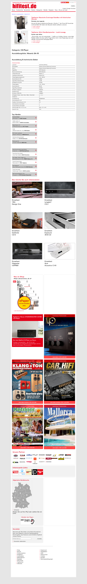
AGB (42, 553)
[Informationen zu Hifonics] (29, 459)
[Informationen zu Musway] (54, 459)
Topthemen (20, 562)
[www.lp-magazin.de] (34, 476)
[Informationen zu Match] (42, 459)
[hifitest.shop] (40, 476)
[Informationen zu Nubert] (61, 459)
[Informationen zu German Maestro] (68, 455)
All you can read (63, 10)
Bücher (19, 551)
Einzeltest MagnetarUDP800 (16, 263)
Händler (45, 10)
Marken (33, 10)
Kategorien (39, 10)
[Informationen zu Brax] (35, 455)
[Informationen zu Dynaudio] (42, 455)
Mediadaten (44, 551)
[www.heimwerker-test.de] (29, 476)
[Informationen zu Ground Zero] (15, 459)
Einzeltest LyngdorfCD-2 (48, 202)
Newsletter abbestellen (20, 541)
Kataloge (19, 559)
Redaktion (20, 554)
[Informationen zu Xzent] (42, 462)
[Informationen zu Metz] (49, 459)
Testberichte (19, 10)
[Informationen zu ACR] (15, 455)
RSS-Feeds (20, 560)
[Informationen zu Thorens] (29, 462)
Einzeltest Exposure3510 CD (48, 233)
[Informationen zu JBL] (35, 459)
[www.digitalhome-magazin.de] (15, 476)
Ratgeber (51, 10)
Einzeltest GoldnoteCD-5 (16, 233)
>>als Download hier (19, 310)
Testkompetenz (21, 553)
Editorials (19, 563)
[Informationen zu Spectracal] (22, 462)
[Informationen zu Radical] (15, 462)
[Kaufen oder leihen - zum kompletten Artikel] (21, 37)
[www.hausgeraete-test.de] (22, 476)
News (13, 10)
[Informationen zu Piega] (68, 459)
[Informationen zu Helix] (22, 459)
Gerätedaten (20, 556)
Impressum (44, 550)
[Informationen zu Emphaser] (49, 455)
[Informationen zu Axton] (29, 455)
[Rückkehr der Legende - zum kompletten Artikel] (21, 23)
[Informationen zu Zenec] (49, 462)
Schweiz (16, 510)
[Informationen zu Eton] (61, 455)
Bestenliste (27, 10)
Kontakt (43, 557)
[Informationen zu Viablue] (35, 462)
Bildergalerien (21, 557)
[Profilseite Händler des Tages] (27, 524)
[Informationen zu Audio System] (22, 455)
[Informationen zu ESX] (54, 455)
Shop (56, 10)
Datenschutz (44, 554)
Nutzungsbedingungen (47, 559)
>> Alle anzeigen (35, 28)
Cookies (43, 556)
